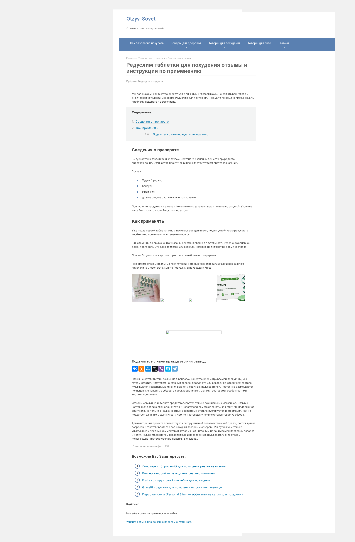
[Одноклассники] (141, 369)
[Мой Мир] (148, 369)
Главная (283, 43)
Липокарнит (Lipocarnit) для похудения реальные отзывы (184, 466)
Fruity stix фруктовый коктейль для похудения (176, 480)
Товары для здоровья (186, 43)
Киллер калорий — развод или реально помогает (178, 473)
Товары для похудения (224, 43)
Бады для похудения (150, 81)
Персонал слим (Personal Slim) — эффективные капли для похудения (192, 494)
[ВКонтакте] (135, 369)
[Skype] (168, 369)
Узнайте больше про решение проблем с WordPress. (159, 521)
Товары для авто (259, 43)
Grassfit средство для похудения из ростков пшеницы (182, 487)
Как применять (147, 128)
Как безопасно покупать (147, 43)
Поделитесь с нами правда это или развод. (180, 134)
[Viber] (161, 369)
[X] (155, 369)
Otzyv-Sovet (140, 19)
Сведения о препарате (152, 121)
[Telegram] (175, 369)
